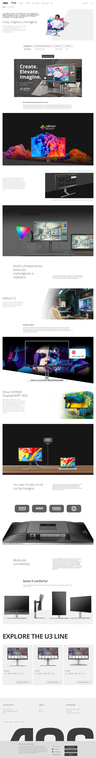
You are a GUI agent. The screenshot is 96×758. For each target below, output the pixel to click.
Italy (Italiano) (85, 3)
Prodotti (21, 3)
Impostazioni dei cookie (19, 722)
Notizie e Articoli (45, 3)
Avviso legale (69, 711)
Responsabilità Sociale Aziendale (10, 711)
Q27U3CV (6, 671)
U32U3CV (67, 671)
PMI (51, 3)
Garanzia (41, 711)
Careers (5, 713)
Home (4, 7)
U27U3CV (37, 671)
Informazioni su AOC (7, 709)
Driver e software (35, 3)
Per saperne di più (56, 754)
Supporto (28, 3)
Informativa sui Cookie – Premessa (73, 709)
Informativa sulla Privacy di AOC (73, 713)
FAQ (40, 709)
